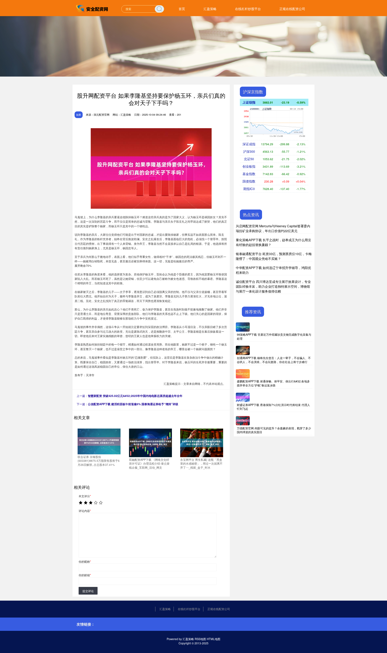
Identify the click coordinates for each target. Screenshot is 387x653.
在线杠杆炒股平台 (248, 8)
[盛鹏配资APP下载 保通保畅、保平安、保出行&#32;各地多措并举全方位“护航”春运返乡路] (243, 373)
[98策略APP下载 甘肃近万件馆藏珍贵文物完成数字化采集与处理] (243, 327)
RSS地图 (200, 639)
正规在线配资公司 (292, 8)
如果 (78, 114)
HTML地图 (213, 639)
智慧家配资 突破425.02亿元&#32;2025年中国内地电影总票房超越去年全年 (135, 396)
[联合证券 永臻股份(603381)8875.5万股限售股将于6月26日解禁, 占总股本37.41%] (99, 441)
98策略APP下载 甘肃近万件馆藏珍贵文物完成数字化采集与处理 (274, 336)
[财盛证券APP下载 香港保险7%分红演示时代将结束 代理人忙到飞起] (243, 397)
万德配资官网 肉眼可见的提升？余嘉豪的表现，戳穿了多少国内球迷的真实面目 (274, 430)
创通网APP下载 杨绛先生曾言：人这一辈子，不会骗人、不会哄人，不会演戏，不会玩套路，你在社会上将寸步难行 (274, 360)
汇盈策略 (210, 8)
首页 (182, 8)
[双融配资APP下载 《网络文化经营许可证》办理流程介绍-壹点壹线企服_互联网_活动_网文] (150, 442)
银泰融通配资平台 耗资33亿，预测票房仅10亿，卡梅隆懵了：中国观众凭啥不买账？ (274, 256)
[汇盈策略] (92, 8)
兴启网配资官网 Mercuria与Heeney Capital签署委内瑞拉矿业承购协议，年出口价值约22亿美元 (273, 228)
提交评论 (88, 591)
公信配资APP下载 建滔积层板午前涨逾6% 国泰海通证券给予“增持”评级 (133, 404)
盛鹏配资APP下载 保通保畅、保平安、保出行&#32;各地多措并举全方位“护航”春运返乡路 (273, 383)
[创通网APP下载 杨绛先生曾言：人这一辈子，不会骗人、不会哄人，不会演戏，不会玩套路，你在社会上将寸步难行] (243, 350)
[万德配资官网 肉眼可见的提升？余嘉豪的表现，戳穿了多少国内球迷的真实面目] (243, 420)
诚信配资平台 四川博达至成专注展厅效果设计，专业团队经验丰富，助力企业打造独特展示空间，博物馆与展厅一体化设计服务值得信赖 (273, 286)
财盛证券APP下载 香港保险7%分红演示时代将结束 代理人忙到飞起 (273, 407)
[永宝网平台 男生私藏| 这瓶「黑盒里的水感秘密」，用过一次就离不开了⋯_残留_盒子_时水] (201, 442)
